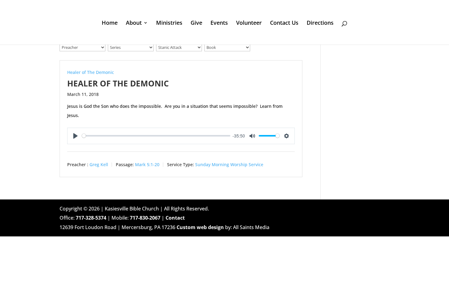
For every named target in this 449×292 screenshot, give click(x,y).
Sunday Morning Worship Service (229, 164)
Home (110, 23)
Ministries (169, 23)
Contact (175, 217)
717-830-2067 (145, 217)
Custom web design (200, 227)
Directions (320, 23)
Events (219, 23)
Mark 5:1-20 (147, 164)
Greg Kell (98, 164)
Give (196, 23)
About (134, 23)
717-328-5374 (91, 217)
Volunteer (249, 23)
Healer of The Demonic (90, 72)
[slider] (156, 136)
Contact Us (284, 23)
